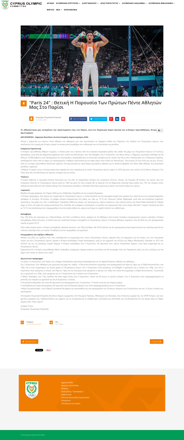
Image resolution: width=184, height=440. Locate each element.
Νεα (58, 9)
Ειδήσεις (64, 388)
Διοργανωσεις (89, 3)
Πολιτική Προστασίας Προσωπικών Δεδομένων (75, 399)
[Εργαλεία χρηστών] (159, 130)
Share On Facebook (79, 119)
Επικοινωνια (70, 9)
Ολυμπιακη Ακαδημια (133, 3)
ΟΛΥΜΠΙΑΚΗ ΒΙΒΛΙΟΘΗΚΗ (161, 3)
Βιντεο (50, 9)
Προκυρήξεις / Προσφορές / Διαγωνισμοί (72, 393)
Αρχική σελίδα (67, 382)
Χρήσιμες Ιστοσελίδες (70, 385)
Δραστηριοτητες (109, 3)
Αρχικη (50, 3)
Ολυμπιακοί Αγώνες (33, 324)
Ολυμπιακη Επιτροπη (67, 3)
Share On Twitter (100, 119)
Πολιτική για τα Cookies (70, 403)
